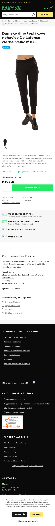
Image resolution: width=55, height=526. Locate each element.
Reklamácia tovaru (12, 355)
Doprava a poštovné (12, 342)
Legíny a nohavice (30, 21)
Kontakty (8, 359)
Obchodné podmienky (13, 346)
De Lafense (10, 309)
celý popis (22, 166)
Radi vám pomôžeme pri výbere (17, 363)
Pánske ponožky (10, 447)
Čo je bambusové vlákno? (14, 412)
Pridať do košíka (32, 188)
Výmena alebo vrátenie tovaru (17, 350)
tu (37, 521)
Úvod (4, 21)
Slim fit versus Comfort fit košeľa (18, 408)
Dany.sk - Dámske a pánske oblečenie (27, 465)
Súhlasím (36, 514)
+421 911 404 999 (10, 2)
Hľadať (33, 14)
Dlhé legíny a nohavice (14, 313)
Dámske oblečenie (14, 21)
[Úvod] (11, 8)
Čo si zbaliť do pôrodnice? (14, 399)
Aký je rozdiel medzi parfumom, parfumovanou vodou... (28, 404)
